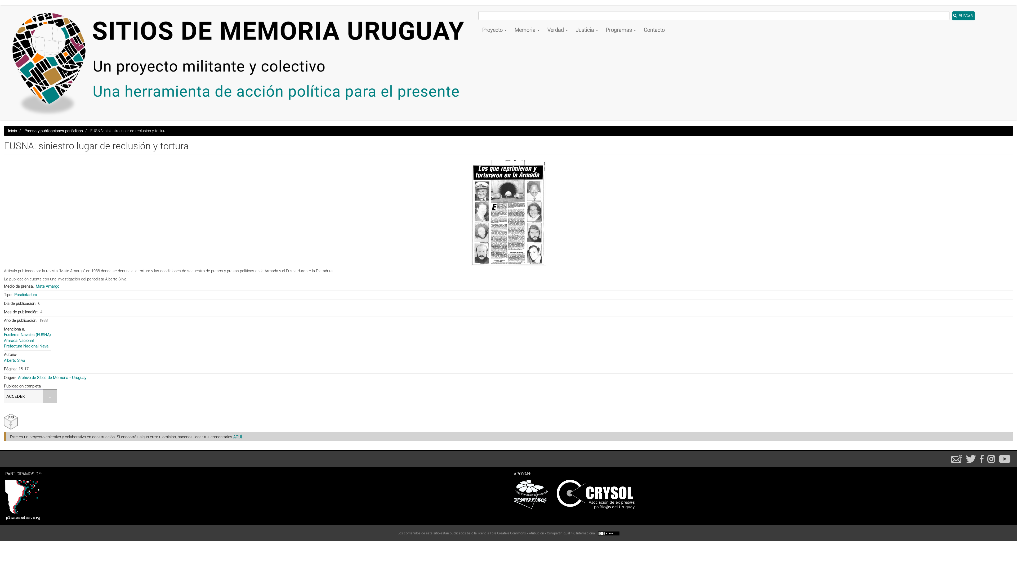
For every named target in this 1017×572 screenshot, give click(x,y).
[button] (508, 213)
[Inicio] (241, 63)
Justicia (585, 30)
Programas (619, 30)
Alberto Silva (14, 360)
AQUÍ (237, 437)
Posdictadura (25, 294)
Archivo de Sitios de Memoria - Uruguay (52, 377)
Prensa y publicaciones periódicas (53, 130)
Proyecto (493, 30)
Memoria (526, 30)
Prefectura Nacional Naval (26, 346)
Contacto (654, 30)
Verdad (556, 30)
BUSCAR (965, 16)
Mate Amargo (47, 286)
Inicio (12, 130)
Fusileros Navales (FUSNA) (27, 334)
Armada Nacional (19, 340)
